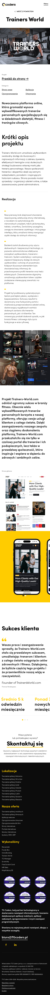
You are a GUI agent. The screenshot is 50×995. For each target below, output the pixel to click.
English (4, 991)
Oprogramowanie (10, 94)
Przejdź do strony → (15, 78)
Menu (46, 4)
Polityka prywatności (8, 988)
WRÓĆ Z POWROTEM (25, 12)
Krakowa (13, 971)
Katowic (18, 971)
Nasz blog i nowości (8, 983)
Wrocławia (5, 971)
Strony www (7, 90)
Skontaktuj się (25, 744)
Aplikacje (30, 90)
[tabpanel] (25, 567)
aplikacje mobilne (15, 969)
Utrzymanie (31, 94)
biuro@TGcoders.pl (15, 937)
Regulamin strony (7, 985)
